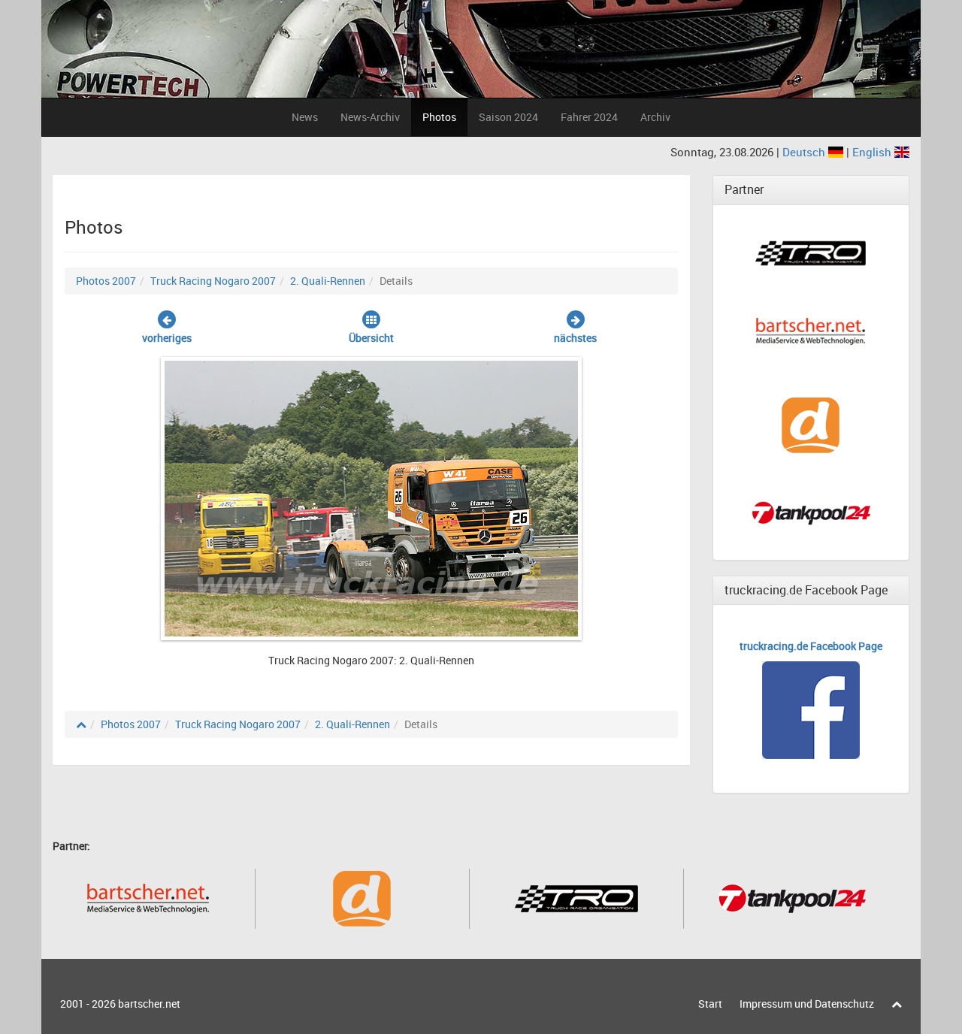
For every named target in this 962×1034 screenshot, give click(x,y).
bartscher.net (149, 1003)
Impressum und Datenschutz (807, 1003)
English (873, 151)
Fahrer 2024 (589, 117)
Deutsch (805, 151)
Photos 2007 (106, 281)
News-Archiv (370, 117)
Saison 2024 (508, 117)
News (305, 117)
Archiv (655, 117)
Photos (439, 117)
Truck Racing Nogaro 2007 (213, 281)
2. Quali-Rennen (327, 281)
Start (710, 1003)
